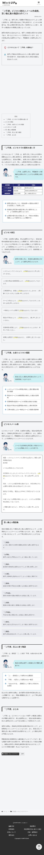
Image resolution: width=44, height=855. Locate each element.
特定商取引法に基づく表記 (32, 829)
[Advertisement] (22, 89)
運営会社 (11, 835)
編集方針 (11, 826)
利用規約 (11, 829)
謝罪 (22, 754)
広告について (11, 832)
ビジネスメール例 (10, 127)
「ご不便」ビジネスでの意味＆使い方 (16, 119)
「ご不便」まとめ (10, 135)
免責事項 (33, 826)
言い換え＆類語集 (10, 130)
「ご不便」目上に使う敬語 (13, 132)
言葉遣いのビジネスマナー (11, 754)
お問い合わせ (32, 835)
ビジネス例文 (9, 122)
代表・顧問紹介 (33, 832)
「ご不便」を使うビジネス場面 (14, 124)
